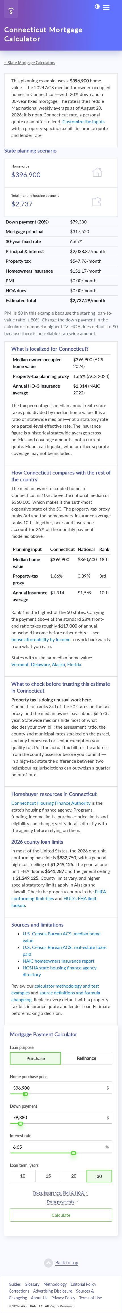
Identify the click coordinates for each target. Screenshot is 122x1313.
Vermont (20, 664)
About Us (39, 1297)
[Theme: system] (97, 6)
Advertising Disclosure (52, 1291)
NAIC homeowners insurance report (58, 960)
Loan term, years (24, 1165)
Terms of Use (90, 1297)
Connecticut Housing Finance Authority (51, 803)
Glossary (32, 1284)
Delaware (40, 664)
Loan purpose (21, 1047)
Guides (15, 1284)
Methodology (55, 1284)
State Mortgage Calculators (29, 62)
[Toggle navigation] (106, 6)
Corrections (19, 1291)
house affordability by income (40, 639)
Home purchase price (28, 1076)
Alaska (58, 664)
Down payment (23, 1106)
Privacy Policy (63, 1297)
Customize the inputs (83, 121)
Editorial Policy (83, 1284)
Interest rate (20, 1136)
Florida (74, 664)
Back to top (66, 1262)
